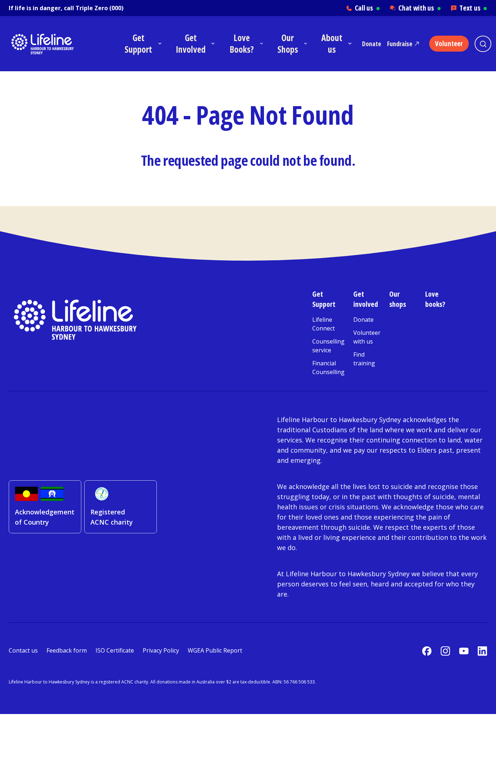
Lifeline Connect (323, 324)
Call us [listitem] (367, 8)
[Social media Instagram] (445, 651)
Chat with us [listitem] (419, 8)
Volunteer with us (367, 337)
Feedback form (66, 650)
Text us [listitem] (473, 8)
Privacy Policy (161, 650)
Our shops (397, 299)
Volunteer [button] (449, 43)
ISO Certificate (114, 650)
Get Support (324, 299)
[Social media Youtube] (464, 651)
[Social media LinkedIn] (482, 651)
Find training (364, 358)
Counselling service (328, 345)
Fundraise (399, 43)
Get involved (365, 299)
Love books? (435, 299)
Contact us (23, 650)
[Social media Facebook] (427, 651)
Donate (371, 43)
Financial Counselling (328, 367)
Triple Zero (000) (99, 8)
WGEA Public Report (215, 650)
